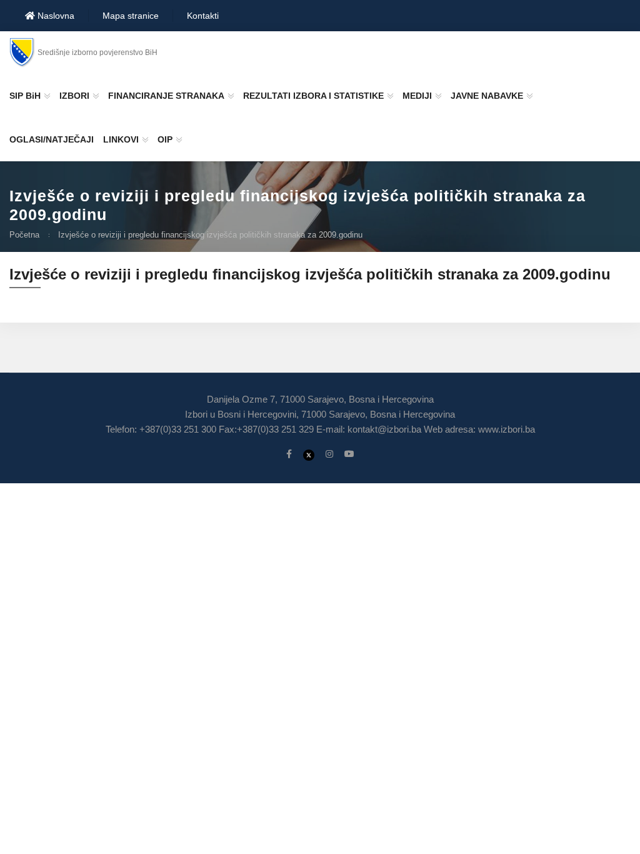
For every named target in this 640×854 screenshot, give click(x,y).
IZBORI (74, 96)
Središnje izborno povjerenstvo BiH (98, 52)
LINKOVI (121, 139)
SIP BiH (25, 96)
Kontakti (203, 16)
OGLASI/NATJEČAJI (51, 139)
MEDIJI (417, 96)
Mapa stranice (130, 16)
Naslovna (54, 16)
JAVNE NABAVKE (487, 96)
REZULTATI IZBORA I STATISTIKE (313, 96)
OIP (165, 139)
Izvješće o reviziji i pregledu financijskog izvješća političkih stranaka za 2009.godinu (210, 234)
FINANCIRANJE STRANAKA (166, 96)
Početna (24, 234)
